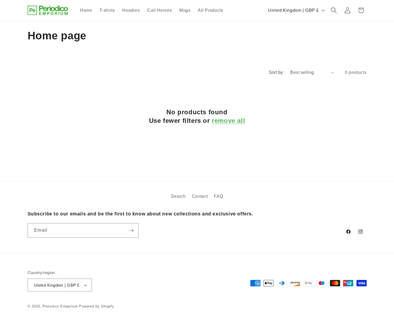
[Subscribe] (131, 230)
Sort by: (276, 72)
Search (178, 196)
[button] (334, 10)
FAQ (218, 196)
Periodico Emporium (60, 306)
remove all (228, 120)
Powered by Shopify (96, 306)
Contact (200, 196)
